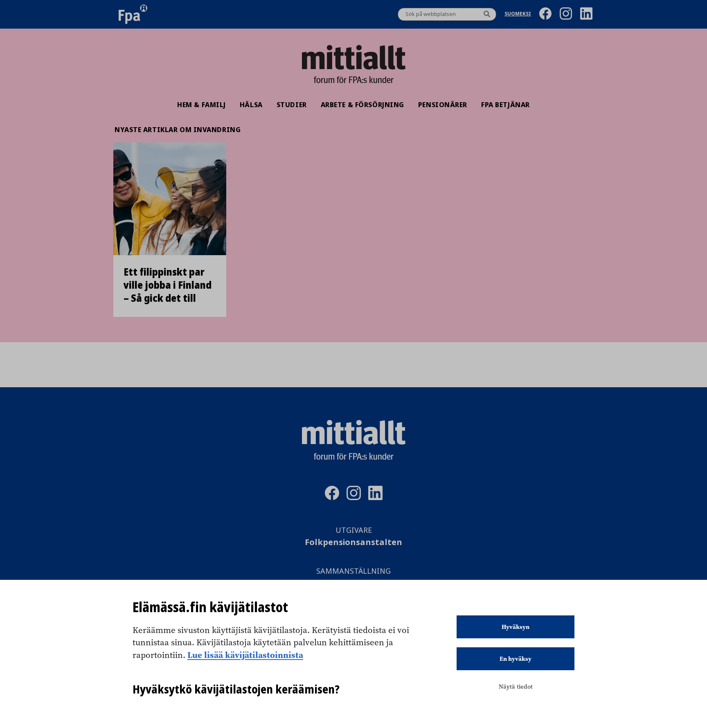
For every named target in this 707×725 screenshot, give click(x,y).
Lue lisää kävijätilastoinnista (245, 654)
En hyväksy (515, 659)
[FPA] (133, 14)
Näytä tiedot (516, 686)
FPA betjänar (505, 105)
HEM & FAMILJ (201, 105)
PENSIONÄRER (442, 105)
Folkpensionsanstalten (353, 542)
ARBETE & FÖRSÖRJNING (362, 105)
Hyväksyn (515, 627)
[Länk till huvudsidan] (353, 57)
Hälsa (251, 105)
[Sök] (487, 14)
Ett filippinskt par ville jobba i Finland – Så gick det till (168, 285)
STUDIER (292, 105)
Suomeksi (517, 14)
